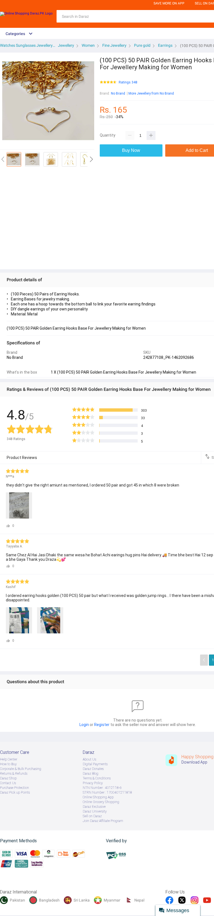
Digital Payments (95, 764)
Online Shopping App (98, 797)
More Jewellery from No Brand (151, 93)
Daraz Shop (8, 778)
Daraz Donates (93, 769)
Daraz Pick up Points (15, 792)
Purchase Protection (14, 788)
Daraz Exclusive (94, 807)
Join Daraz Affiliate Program (103, 821)
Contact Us (8, 783)
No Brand (118, 93)
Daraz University (95, 811)
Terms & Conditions (97, 778)
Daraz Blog (90, 774)
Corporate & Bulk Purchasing (20, 769)
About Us (89, 759)
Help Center (8, 759)
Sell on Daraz (92, 816)
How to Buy (8, 764)
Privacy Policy (93, 783)
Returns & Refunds (13, 774)
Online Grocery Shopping (101, 802)
